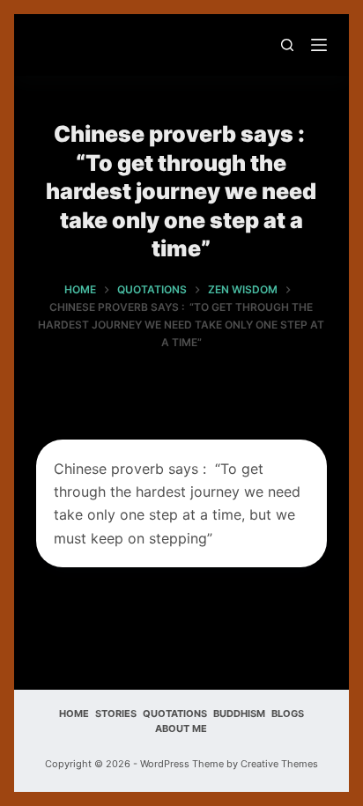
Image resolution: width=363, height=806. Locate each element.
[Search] (287, 45)
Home (74, 713)
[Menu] (319, 45)
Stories (116, 713)
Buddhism (239, 713)
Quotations (175, 713)
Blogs (287, 713)
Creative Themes (279, 764)
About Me (181, 728)
